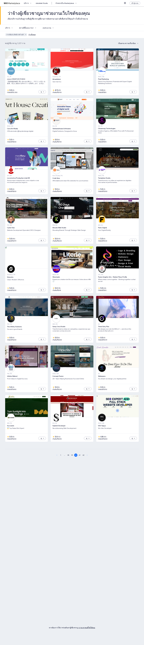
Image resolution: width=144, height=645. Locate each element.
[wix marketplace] (12, 3)
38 (68, 455)
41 (79, 455)
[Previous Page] (56, 455)
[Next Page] (87, 455)
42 (83, 455)
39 (72, 455)
